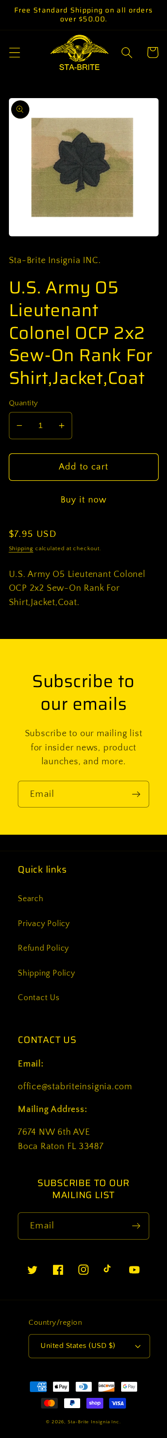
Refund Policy (43, 948)
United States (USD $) (78, 1346)
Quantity (23, 403)
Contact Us (39, 997)
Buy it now (84, 500)
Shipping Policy (46, 973)
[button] (14, 52)
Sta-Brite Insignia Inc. (94, 1422)
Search (31, 898)
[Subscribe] (136, 794)
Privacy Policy (44, 923)
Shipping (21, 548)
